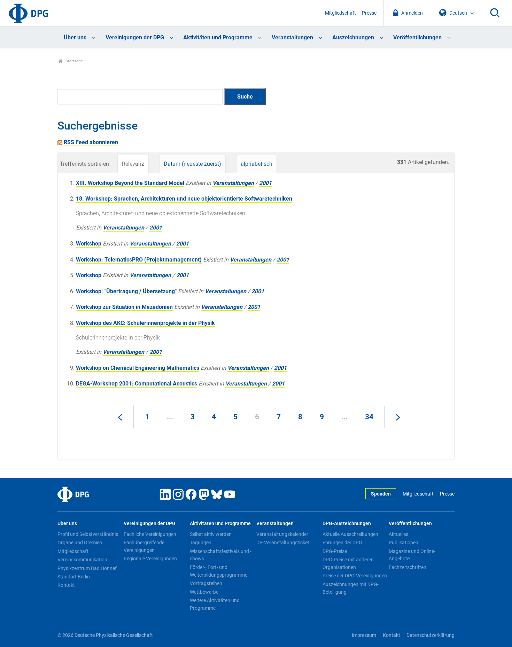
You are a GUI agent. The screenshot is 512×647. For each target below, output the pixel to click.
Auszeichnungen (353, 37)
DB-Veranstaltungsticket (282, 542)
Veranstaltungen (292, 37)
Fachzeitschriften (407, 567)
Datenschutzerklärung (430, 635)
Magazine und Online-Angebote (412, 555)
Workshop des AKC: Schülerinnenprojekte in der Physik (145, 323)
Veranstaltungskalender (282, 534)
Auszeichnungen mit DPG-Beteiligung (351, 588)
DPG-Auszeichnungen (347, 524)
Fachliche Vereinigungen (150, 534)
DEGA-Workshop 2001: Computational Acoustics (136, 383)
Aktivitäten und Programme (218, 37)
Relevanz (133, 164)
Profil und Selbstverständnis (87, 534)
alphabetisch (256, 164)
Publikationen (403, 542)
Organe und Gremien (79, 542)
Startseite (73, 61)
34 (369, 417)
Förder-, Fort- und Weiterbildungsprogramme (218, 571)
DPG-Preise (335, 551)
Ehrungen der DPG (342, 542)
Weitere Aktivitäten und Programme (215, 604)
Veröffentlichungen (417, 37)
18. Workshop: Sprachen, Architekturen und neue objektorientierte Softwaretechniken (184, 198)
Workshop (88, 243)
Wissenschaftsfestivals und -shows (220, 555)
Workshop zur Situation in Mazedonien (124, 307)
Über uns (75, 37)
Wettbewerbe (204, 592)
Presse (369, 13)
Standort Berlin (73, 576)
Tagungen (200, 542)
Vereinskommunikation (82, 559)
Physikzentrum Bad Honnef (87, 568)
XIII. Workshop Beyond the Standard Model (130, 183)
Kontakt (66, 585)
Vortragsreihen (206, 583)
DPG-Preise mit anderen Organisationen (348, 563)
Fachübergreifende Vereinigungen (144, 546)
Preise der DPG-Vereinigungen (355, 575)
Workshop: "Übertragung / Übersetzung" (126, 291)
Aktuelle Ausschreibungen (350, 534)
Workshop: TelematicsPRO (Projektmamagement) (139, 259)
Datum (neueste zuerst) (192, 164)
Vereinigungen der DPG (135, 37)
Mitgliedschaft (340, 13)
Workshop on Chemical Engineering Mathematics (137, 368)
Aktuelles (398, 534)
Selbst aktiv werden (211, 534)
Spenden (381, 494)
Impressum (364, 635)
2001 (265, 183)
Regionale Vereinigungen (150, 558)
